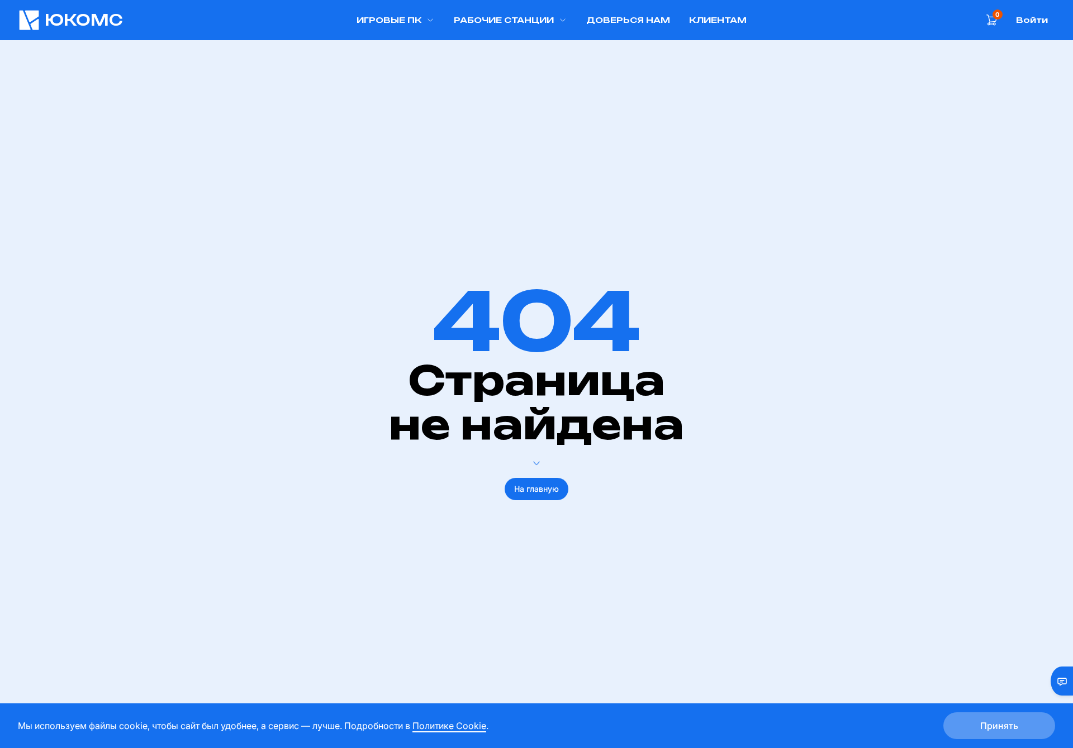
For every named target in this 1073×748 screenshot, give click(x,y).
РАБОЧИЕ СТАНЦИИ (504, 20)
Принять (999, 725)
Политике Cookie (449, 725)
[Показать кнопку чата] (1057, 681)
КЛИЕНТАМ (718, 20)
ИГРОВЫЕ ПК (389, 20)
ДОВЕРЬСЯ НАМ (628, 20)
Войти (1032, 20)
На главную (536, 488)
